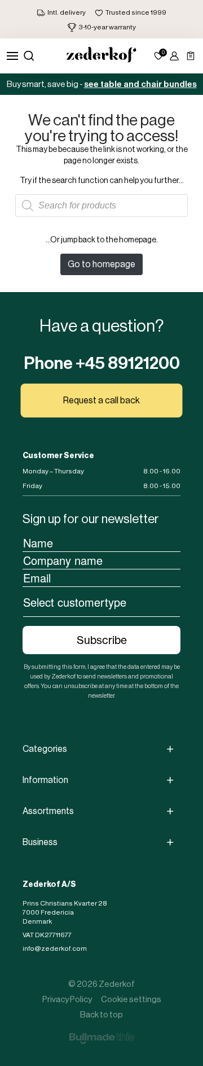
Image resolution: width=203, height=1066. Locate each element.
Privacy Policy (67, 999)
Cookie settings (131, 999)
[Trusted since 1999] (130, 12)
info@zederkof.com (55, 948)
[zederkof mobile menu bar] (12, 56)
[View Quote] (190, 55)
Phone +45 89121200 (102, 363)
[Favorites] (158, 56)
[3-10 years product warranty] (102, 27)
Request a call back (101, 400)
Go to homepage (101, 264)
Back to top (101, 1014)
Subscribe (102, 640)
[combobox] (101, 601)
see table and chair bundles (140, 84)
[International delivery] (61, 12)
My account (174, 56)
